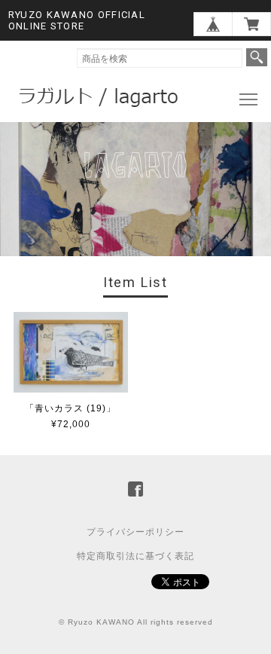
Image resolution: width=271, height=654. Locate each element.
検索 (256, 57)
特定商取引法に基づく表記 (135, 556)
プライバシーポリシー (135, 532)
